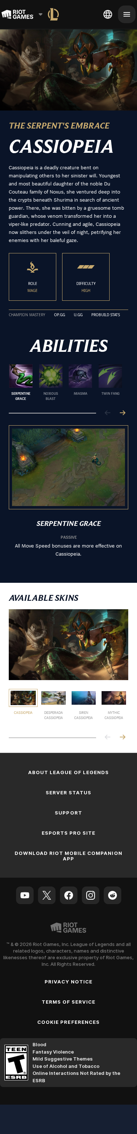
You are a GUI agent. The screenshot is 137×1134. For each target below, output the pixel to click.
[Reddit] (112, 895)
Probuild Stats (105, 315)
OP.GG (59, 315)
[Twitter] (46, 895)
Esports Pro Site (69, 833)
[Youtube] (24, 895)
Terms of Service (69, 1002)
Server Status (69, 792)
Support (68, 813)
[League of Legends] (53, 14)
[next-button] (122, 413)
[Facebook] (68, 895)
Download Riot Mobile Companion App (68, 856)
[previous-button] (108, 413)
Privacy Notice (69, 982)
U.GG (78, 315)
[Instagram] (90, 895)
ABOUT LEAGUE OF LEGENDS (68, 772)
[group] (65, 382)
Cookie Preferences (68, 1022)
